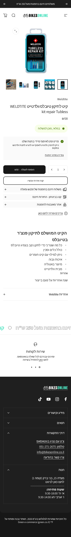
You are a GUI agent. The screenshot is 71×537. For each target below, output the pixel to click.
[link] (50, 452)
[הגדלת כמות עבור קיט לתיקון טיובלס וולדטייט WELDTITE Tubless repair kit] (51, 169)
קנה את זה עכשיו (36, 180)
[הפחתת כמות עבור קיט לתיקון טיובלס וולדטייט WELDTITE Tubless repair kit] (64, 169)
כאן (41, 359)
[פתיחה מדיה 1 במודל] (15, 31)
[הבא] (4, 4)
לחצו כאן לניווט (54, 482)
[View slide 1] (39, 367)
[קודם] (66, 4)
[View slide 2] (35, 367)
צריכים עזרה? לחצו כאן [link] (50, 213)
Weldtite (62, 99)
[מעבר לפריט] (62, 84)
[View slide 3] (32, 367)
